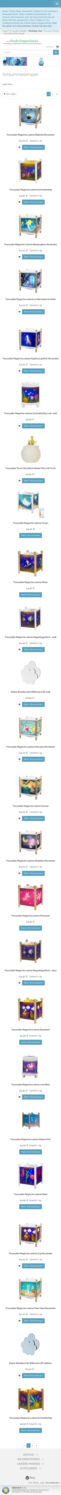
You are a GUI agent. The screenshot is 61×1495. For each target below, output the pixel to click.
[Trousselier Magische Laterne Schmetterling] (30, 171)
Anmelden (49, 47)
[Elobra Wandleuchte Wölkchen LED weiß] (30, 673)
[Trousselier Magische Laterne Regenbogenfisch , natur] (30, 952)
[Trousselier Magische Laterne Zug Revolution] (30, 1235)
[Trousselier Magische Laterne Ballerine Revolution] (30, 116)
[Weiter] (56, 94)
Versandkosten (52, 1483)
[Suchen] (56, 52)
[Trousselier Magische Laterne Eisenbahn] (30, 1011)
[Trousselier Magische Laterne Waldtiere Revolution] (30, 842)
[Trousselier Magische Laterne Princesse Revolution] (30, 728)
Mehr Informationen (33, 147)
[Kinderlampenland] (22, 42)
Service (28, 1454)
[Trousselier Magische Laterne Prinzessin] (30, 897)
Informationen (28, 1459)
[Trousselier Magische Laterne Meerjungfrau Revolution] (30, 226)
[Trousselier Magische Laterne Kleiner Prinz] (30, 1120)
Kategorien (28, 1468)
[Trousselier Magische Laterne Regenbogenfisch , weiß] (30, 618)
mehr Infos (7, 84)
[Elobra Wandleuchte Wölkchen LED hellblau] (30, 1344)
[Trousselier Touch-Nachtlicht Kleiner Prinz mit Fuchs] (30, 449)
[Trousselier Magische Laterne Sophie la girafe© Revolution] (30, 340)
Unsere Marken (28, 1463)
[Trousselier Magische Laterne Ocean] (30, 504)
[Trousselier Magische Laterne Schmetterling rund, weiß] (30, 394)
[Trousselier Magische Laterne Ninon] (30, 563)
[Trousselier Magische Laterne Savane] (30, 787)
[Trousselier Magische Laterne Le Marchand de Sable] (30, 280)
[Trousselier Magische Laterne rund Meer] (30, 1066)
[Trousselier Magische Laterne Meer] (30, 1175)
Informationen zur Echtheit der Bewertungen (27, 1492)
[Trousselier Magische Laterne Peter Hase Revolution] (30, 1289)
